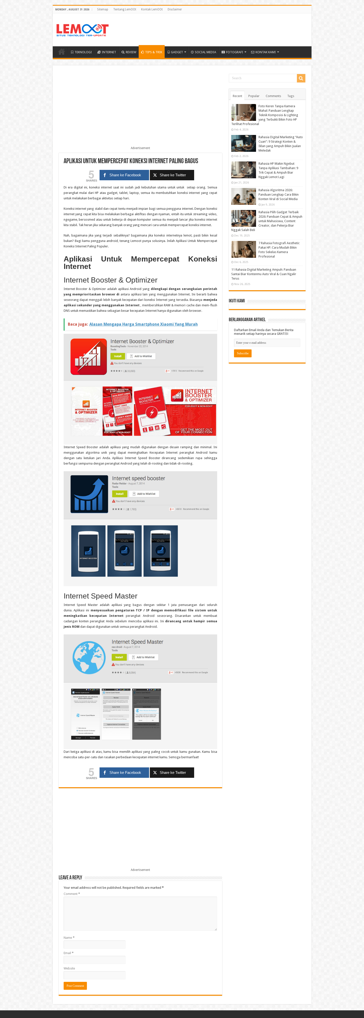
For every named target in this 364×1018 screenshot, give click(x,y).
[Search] (301, 78)
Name (69, 938)
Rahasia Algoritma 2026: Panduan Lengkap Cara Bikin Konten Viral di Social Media (279, 194)
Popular (254, 96)
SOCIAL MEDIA (205, 52)
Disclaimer (175, 9)
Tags (290, 96)
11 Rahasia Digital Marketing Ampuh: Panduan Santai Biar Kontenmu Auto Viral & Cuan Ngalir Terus (263, 274)
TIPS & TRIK (153, 52)
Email (69, 953)
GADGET (177, 52)
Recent (237, 96)
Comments (273, 96)
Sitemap (102, 9)
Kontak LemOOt (152, 9)
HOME (61, 51)
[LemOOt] (82, 29)
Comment (72, 894)
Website (69, 968)
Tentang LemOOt (124, 9)
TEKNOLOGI (83, 52)
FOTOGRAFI (234, 52)
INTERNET (109, 52)
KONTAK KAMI (266, 52)
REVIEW (131, 52)
